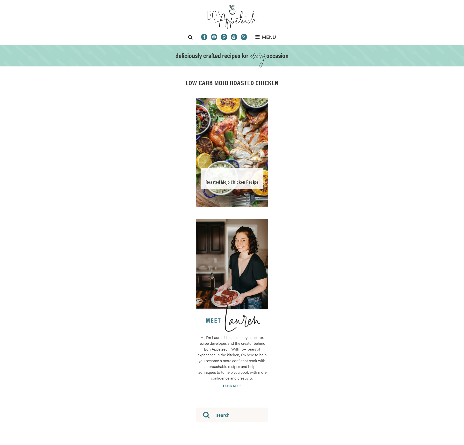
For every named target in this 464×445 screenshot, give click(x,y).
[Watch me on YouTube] (234, 37)
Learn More (232, 385)
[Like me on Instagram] (214, 37)
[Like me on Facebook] (204, 37)
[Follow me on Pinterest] (224, 37)
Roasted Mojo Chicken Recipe (232, 182)
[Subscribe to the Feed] (244, 37)
